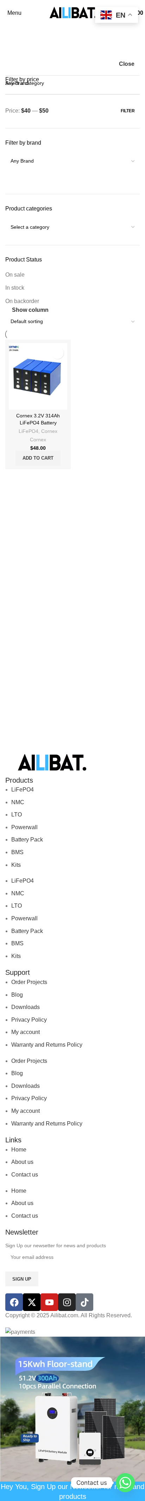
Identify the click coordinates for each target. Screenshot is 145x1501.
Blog (17, 995)
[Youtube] (49, 1302)
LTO (16, 815)
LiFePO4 (28, 431)
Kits (16, 865)
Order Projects (29, 982)
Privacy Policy (29, 1020)
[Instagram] (67, 1302)
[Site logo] (72, 12)
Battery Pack (27, 840)
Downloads (25, 1007)
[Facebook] (14, 1302)
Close (126, 64)
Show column (30, 310)
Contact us (24, 1175)
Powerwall (24, 827)
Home (18, 1150)
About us (22, 1162)
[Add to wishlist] (57, 353)
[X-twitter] (31, 1302)
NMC (17, 802)
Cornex (49, 431)
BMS (17, 852)
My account (25, 1032)
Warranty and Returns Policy (46, 1045)
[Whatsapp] (125, 1482)
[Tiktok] (84, 1302)
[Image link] (51, 762)
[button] (38, 458)
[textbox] (72, 190)
